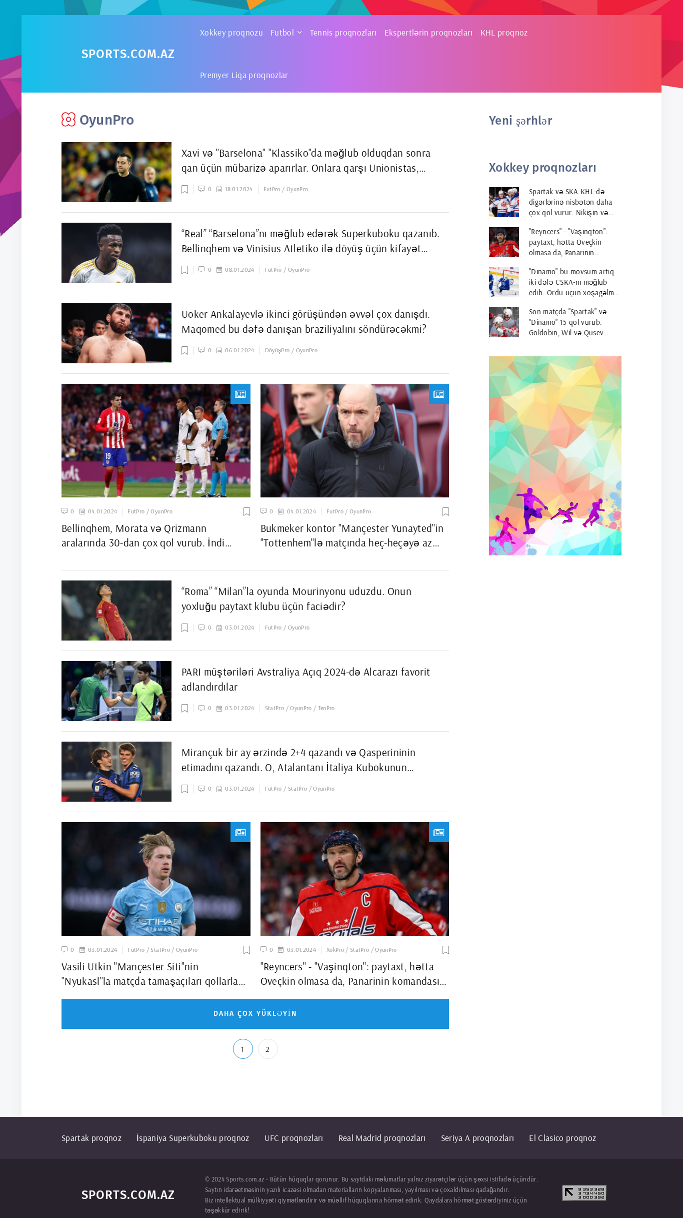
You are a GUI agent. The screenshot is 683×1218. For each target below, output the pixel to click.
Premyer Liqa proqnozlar (244, 75)
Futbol (282, 32)
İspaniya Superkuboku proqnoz (193, 1137)
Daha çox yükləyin (255, 1013)
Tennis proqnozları (343, 32)
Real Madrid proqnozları (382, 1137)
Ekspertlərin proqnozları (428, 32)
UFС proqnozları (294, 1137)
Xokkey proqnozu (231, 32)
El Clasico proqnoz (562, 1137)
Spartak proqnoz (92, 1137)
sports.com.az (128, 54)
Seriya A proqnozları (477, 1137)
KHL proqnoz (504, 32)
